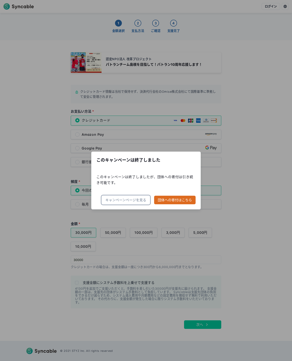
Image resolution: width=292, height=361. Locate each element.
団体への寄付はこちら (175, 200)
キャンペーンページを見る (125, 200)
